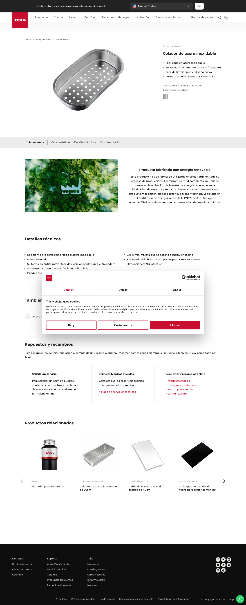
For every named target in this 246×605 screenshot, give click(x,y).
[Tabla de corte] (148, 455)
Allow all (174, 325)
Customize (121, 325)
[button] (161, 6)
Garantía (52, 574)
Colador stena (35, 142)
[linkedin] (223, 565)
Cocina (58, 17)
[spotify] (229, 565)
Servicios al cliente (168, 17)
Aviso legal (61, 599)
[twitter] (223, 559)
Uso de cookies (107, 599)
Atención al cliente (58, 564)
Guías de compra (22, 569)
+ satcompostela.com (179, 389)
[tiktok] (223, 570)
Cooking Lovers (96, 569)
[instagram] (229, 559)
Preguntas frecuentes (60, 579)
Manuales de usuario (59, 585)
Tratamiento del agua (115, 17)
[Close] (208, 6)
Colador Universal (91, 481)
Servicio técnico (56, 569)
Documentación (110, 142)
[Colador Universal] (98, 455)
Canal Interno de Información (173, 599)
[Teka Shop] (226, 18)
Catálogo (17, 574)
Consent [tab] (69, 289)
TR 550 (34, 481)
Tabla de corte (138, 481)
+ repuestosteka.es (178, 380)
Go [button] (199, 6)
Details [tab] (123, 289)
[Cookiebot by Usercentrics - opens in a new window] (184, 278)
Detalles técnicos (85, 142)
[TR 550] (49, 455)
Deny (71, 325)
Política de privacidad (83, 599)
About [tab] (177, 289)
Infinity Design (96, 579)
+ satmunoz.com (176, 393)
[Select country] (232, 17)
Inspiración (142, 17)
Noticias (92, 585)
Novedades (41, 17)
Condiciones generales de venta (136, 599)
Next (224, 481)
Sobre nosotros (96, 574)
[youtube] (218, 565)
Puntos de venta (202, 17)
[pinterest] (218, 570)
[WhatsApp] (240, 599)
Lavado (73, 17)
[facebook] (218, 559)
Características (60, 142)
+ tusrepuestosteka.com (181, 385)
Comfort (89, 17)
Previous (22, 481)
